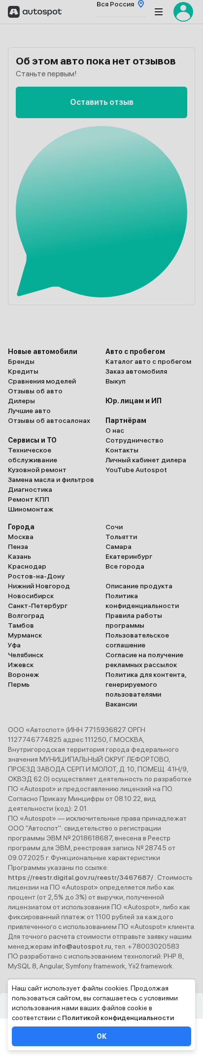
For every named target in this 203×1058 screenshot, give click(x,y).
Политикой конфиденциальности (118, 1018)
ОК (101, 1036)
